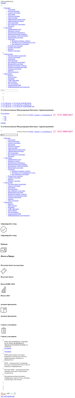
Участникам (8, 27)
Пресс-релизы (12, 77)
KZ (5, 118)
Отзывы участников (14, 47)
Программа (11, 14)
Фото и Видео (12, 82)
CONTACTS (27, 105)
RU (5, 116)
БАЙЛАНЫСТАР (28, 106)
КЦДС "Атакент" (35, 115)
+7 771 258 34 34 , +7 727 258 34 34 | (12, 105)
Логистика (11, 39)
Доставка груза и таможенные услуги (23, 42)
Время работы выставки (15, 37)
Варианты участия (14, 31)
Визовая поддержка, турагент (21, 41)
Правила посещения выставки (17, 67)
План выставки (13, 18)
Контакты (11, 26)
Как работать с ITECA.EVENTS (18, 36)
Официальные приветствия (16, 19)
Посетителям (8, 54)
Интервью (11, 79)
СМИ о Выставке (13, 80)
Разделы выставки (13, 11)
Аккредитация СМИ (14, 85)
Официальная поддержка (16, 21)
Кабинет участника (14, 51)
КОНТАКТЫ (27, 103)
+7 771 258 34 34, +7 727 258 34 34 (11, 103)
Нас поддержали (13, 83)
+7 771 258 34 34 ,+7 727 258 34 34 (11, 106)
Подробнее (7, 348)
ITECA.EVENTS (13, 72)
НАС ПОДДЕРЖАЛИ (7, 396)
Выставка (7, 8)
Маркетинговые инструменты (17, 34)
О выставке (11, 9)
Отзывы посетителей (14, 69)
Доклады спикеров (14, 16)
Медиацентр (8, 74)
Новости (10, 49)
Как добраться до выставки (16, 24)
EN (5, 120)
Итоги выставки (13, 23)
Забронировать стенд (14, 29)
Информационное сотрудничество (19, 87)
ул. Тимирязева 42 (46, 115)
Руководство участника (15, 46)
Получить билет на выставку (17, 55)
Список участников (14, 13)
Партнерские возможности (16, 32)
